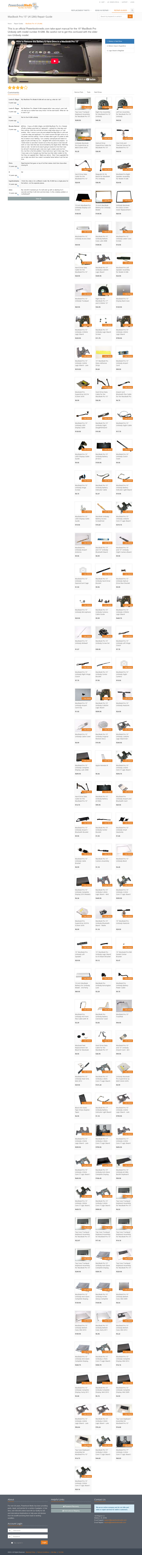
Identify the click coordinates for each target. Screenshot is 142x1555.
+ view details (86, 107)
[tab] (119, 41)
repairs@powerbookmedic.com (115, 1522)
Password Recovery (71, 1506)
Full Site (61, 1552)
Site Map (53, 1552)
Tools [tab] (88, 92)
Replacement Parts (80, 10)
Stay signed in (18, 1543)
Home (10, 23)
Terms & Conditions (43, 1552)
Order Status (114, 2)
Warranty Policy (30, 1552)
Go (130, 16)
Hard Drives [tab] (98, 92)
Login (132, 2)
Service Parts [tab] (78, 92)
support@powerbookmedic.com (115, 1520)
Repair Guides (120, 10)
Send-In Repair (101, 10)
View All (38, 198)
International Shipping (72, 1511)
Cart (102, 2)
